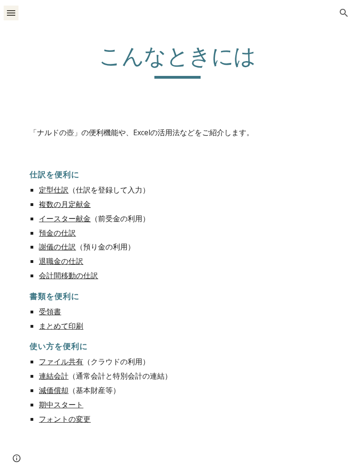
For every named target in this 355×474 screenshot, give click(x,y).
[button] (11, 12)
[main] (177, 60)
